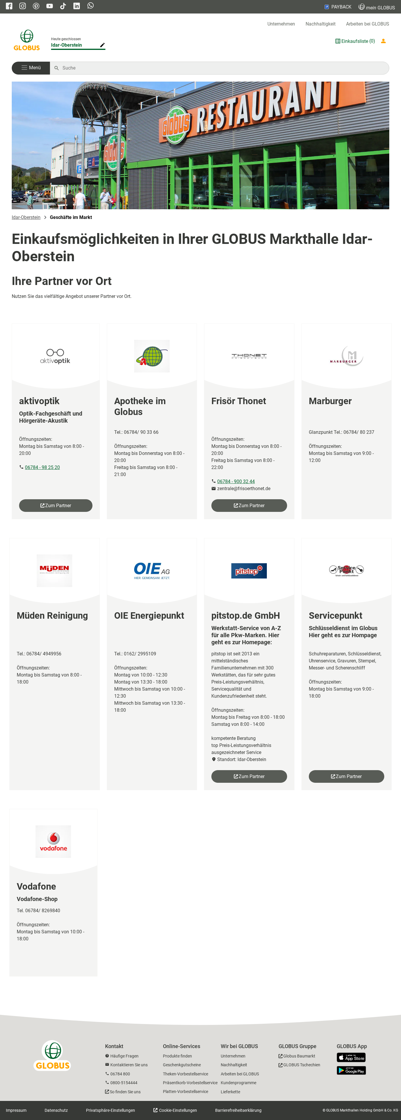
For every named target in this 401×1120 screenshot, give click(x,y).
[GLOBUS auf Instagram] (22, 6)
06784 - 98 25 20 (42, 467)
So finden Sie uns (125, 1091)
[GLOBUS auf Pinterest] (36, 6)
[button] (31, 68)
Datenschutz (56, 1110)
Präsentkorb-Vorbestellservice (190, 1082)
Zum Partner (58, 505)
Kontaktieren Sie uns (129, 1064)
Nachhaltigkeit (321, 24)
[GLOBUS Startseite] (27, 41)
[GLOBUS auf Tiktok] (63, 6)
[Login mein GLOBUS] (384, 41)
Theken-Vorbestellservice (185, 1074)
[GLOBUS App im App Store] (353, 1057)
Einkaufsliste (354, 41)
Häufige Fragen (124, 1056)
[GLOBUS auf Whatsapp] (90, 6)
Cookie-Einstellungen (177, 1110)
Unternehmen (281, 24)
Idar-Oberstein (66, 45)
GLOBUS (380, 8)
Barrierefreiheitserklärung (238, 1110)
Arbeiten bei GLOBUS (367, 24)
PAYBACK (341, 7)
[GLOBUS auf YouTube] (49, 6)
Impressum (16, 1110)
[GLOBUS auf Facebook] (9, 6)
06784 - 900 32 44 (236, 481)
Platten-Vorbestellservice (185, 1091)
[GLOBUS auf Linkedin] (76, 6)
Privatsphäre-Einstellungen (110, 1110)
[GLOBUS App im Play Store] (351, 1070)
